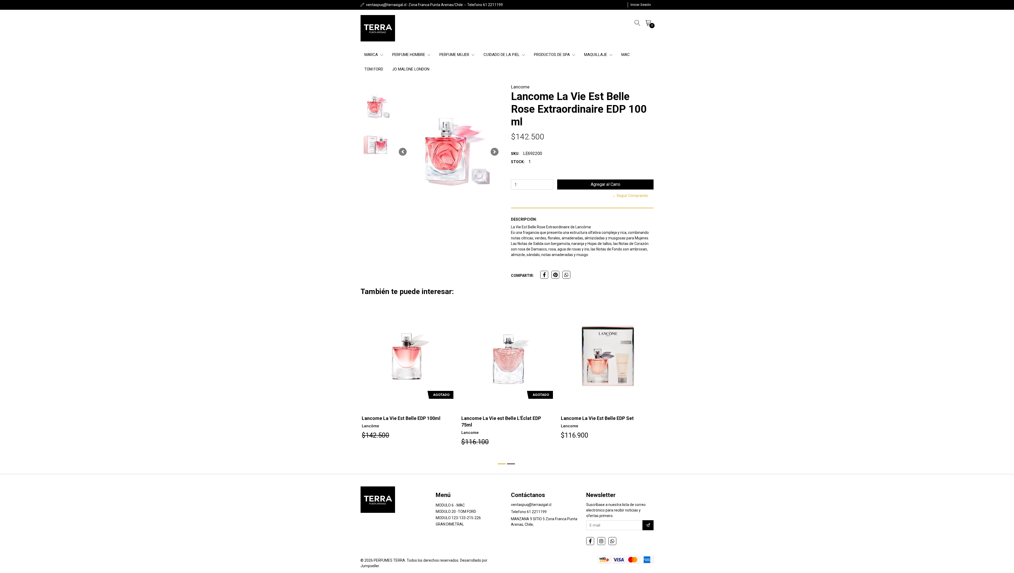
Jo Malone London (410, 69)
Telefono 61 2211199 (529, 512)
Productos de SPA (552, 54)
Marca (371, 54)
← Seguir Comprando (630, 195)
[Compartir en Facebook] (544, 274)
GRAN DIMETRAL (450, 524)
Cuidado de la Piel (502, 54)
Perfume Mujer (454, 54)
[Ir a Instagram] (601, 541)
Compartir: (522, 275)
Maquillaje (596, 54)
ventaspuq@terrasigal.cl (531, 505)
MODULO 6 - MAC (450, 505)
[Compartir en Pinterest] (555, 274)
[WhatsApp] (612, 541)
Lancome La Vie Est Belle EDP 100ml (401, 418)
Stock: (518, 162)
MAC (625, 54)
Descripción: (524, 219)
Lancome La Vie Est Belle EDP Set (597, 418)
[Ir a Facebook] (590, 541)
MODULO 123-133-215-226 (458, 518)
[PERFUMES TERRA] (377, 28)
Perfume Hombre (409, 54)
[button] (402, 152)
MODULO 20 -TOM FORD (456, 511)
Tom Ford (373, 69)
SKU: (515, 153)
